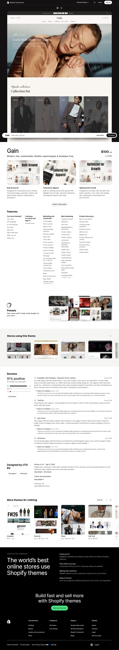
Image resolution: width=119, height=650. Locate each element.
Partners (94, 629)
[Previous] (106, 336)
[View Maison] (58, 308)
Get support (12, 473)
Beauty (30, 629)
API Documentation (77, 629)
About (94, 625)
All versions (47, 472)
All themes (23, 473)
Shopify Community (77, 632)
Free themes (53, 629)
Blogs (72, 635)
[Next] (110, 336)
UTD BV (109, 156)
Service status (96, 635)
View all (99, 500)
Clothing (31, 625)
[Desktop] (57, 8)
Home (30, 635)
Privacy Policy (25, 645)
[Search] (94, 2)
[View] (19, 350)
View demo (100, 135)
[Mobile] (61, 8)
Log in (100, 2)
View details (38, 472)
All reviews (12, 396)
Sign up (108, 2)
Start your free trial (59, 608)
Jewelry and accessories (36, 632)
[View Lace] (91, 308)
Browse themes (82, 2)
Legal (93, 632)
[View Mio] (80, 308)
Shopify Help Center (77, 625)
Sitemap (53, 645)
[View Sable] (69, 308)
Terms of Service (12, 645)
